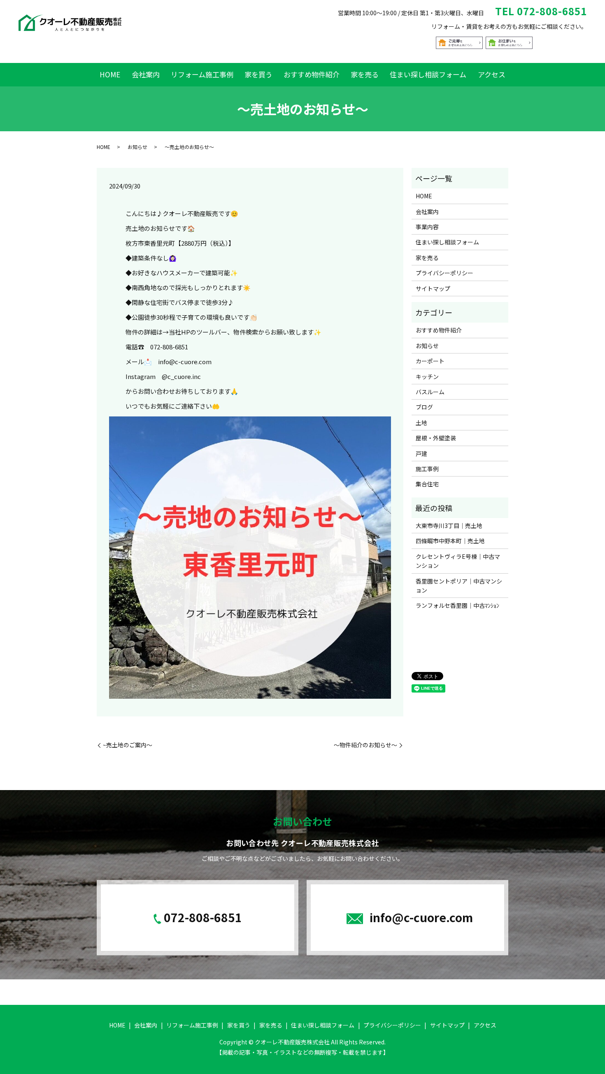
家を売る (365, 74)
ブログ (424, 407)
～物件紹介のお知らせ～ (365, 745)
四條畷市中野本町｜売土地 (450, 541)
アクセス (491, 74)
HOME (110, 74)
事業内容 (427, 227)
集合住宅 (427, 484)
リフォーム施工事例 (202, 74)
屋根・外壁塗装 (436, 438)
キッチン (427, 376)
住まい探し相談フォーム (428, 74)
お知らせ (137, 146)
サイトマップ (433, 288)
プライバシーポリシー (444, 273)
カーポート (430, 361)
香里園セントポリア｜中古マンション (459, 585)
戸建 (421, 453)
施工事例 (427, 469)
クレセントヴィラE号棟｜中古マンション (458, 561)
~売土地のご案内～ (127, 745)
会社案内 (146, 74)
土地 (421, 422)
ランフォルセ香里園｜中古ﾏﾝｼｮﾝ (457, 605)
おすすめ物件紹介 (312, 74)
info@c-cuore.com (421, 917)
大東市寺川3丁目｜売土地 (449, 525)
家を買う (258, 74)
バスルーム (430, 392)
